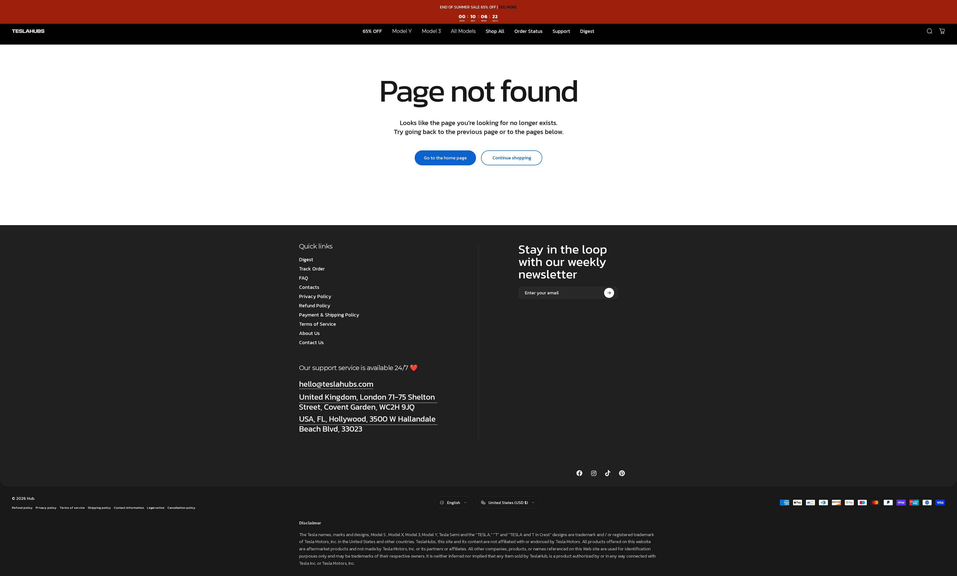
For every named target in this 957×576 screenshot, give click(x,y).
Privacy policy (46, 507)
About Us (309, 333)
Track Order (312, 269)
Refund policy (22, 507)
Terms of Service (317, 324)
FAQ (303, 278)
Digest (306, 259)
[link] (368, 402)
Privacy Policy (315, 296)
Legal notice (155, 507)
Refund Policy (314, 306)
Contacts (309, 287)
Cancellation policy (181, 507)
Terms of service (72, 507)
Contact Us (311, 342)
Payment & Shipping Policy (329, 315)
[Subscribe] (609, 293)
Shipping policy (99, 507)
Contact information (129, 507)
